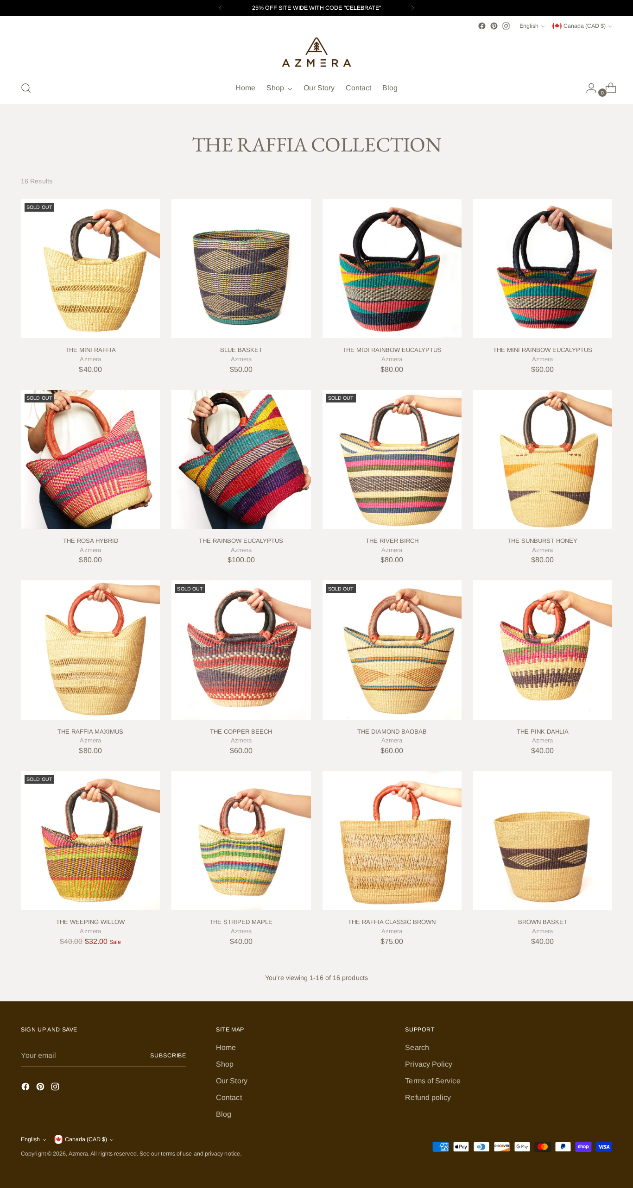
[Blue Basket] (240, 268)
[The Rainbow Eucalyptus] (240, 459)
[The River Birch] (392, 459)
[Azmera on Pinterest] (494, 26)
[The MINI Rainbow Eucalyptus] (542, 268)
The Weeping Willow (90, 921)
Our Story (231, 1081)
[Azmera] (316, 52)
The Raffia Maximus (90, 731)
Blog (223, 1114)
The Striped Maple (240, 921)
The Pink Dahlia (543, 731)
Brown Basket (542, 921)
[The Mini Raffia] (90, 268)
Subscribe (168, 1055)
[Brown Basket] (542, 840)
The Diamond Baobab (392, 731)
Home (226, 1047)
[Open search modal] (26, 88)
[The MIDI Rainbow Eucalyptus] (392, 268)
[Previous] (220, 8)
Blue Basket (241, 349)
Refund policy (428, 1097)
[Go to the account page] (587, 88)
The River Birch (392, 540)
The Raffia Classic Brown (392, 921)
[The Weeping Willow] (90, 840)
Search (417, 1047)
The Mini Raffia (90, 349)
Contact (229, 1097)
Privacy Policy (428, 1064)
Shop (225, 1064)
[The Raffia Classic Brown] (392, 840)
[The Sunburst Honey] (542, 459)
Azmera (78, 1153)
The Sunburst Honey (542, 540)
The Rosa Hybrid (90, 540)
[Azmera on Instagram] (506, 26)
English (528, 26)
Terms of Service (432, 1081)
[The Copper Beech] (240, 649)
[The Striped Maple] (240, 840)
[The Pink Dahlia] (542, 649)
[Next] (412, 8)
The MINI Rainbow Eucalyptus (542, 349)
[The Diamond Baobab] (392, 649)
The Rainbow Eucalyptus (241, 540)
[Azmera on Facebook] (482, 26)
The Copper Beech (241, 731)
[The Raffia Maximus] (90, 649)
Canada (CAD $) (584, 26)
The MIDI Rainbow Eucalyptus (392, 349)
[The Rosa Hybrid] (90, 459)
